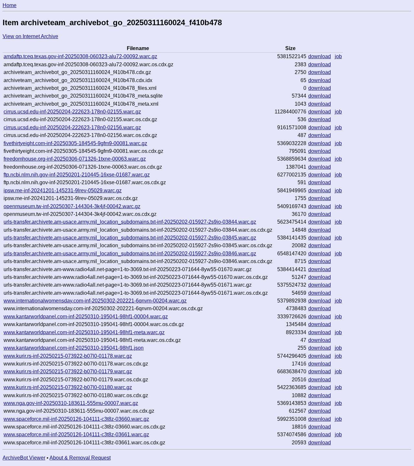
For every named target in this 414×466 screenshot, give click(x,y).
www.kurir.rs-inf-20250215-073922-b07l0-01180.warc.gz (68, 387)
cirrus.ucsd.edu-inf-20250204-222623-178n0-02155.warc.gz (72, 111)
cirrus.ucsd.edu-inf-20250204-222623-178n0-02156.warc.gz (72, 127)
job (338, 56)
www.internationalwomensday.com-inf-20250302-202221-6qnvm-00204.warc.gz (95, 300)
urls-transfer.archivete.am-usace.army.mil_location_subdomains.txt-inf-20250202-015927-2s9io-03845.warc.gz (130, 237)
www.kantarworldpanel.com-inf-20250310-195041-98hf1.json (74, 348)
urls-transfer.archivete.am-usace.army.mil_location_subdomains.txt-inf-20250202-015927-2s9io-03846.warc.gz (130, 253)
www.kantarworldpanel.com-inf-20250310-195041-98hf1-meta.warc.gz (84, 332)
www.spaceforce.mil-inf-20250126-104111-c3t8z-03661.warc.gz (76, 434)
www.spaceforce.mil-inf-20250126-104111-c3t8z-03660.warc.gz (76, 419)
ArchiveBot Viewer (24, 458)
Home (9, 5)
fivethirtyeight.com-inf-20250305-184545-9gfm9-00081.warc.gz (75, 143)
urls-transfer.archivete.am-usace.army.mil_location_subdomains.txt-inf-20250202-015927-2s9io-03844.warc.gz (130, 222)
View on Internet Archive (30, 36)
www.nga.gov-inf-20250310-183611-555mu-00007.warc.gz (71, 403)
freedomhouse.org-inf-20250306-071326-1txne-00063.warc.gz (75, 159)
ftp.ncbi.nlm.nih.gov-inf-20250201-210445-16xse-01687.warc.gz (77, 174)
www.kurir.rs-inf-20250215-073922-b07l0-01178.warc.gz (68, 356)
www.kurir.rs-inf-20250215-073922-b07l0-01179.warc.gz (68, 371)
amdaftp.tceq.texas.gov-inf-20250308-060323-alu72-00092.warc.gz (80, 56)
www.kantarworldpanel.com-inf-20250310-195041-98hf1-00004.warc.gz (86, 316)
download (319, 56)
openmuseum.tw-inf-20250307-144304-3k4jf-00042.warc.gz (72, 206)
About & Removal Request (80, 458)
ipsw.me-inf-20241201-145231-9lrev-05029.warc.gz (63, 190)
